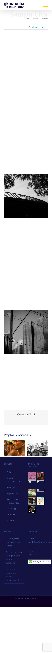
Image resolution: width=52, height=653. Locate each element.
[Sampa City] (26, 60)
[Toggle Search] (35, 6)
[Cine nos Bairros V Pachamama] (37, 448)
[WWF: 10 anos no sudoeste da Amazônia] (32, 509)
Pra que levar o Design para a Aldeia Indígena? (14, 557)
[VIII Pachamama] (41, 492)
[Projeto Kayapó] (32, 501)
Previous (33, 27)
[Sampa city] (26, 241)
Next (43, 27)
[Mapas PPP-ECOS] (41, 501)
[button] (6, 448)
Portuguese (38, 561)
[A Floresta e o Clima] (32, 492)
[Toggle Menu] (45, 6)
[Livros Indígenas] (41, 476)
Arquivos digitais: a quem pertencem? (12, 575)
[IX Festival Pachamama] (32, 476)
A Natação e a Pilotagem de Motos (13, 542)
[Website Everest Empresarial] (41, 484)
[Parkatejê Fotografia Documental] (14, 448)
